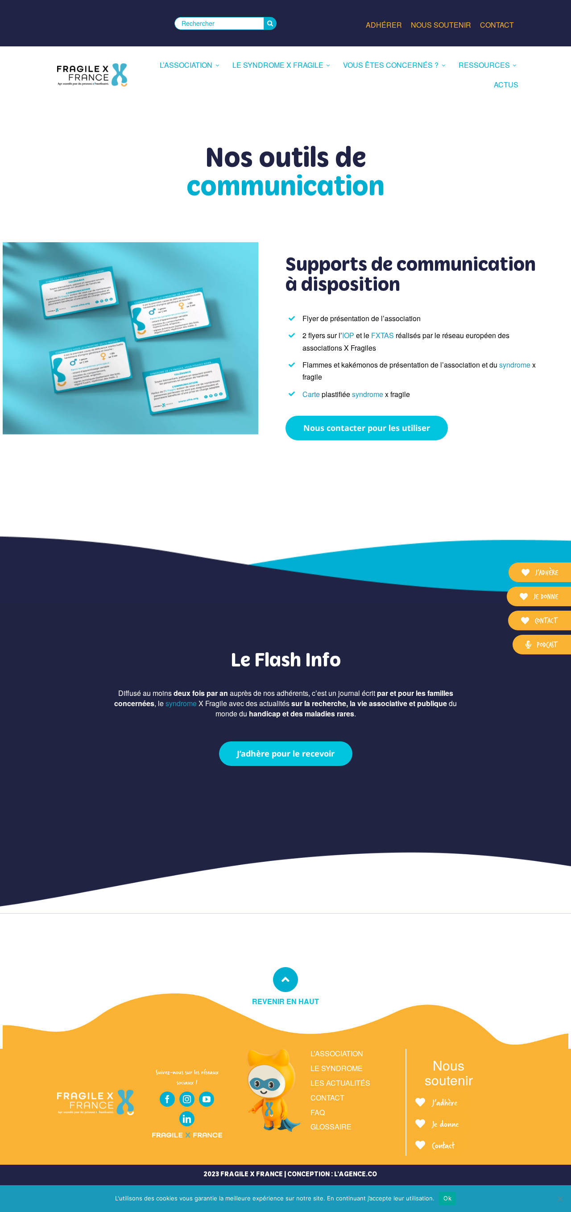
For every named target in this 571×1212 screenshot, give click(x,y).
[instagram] (186, 1099)
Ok (447, 1198)
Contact (327, 1097)
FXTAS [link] (382, 335)
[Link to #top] (285, 979)
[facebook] (167, 1099)
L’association (336, 1053)
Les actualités (340, 1083)
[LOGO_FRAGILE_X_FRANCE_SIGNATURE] (92, 75)
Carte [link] (311, 394)
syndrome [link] (514, 365)
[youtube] (206, 1099)
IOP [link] (348, 335)
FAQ (317, 1112)
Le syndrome (336, 1068)
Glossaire (331, 1126)
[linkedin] (186, 1118)
